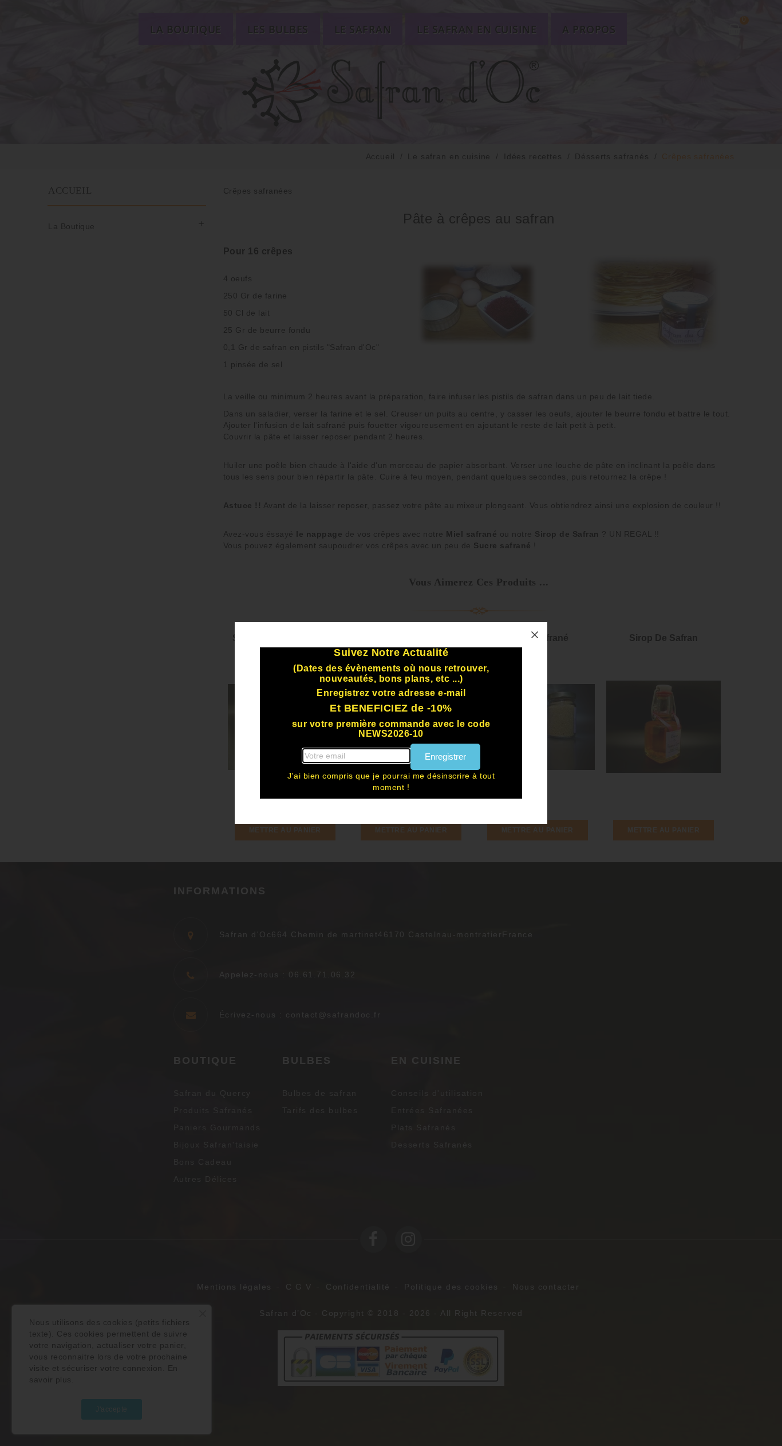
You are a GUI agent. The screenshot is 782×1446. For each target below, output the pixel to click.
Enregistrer (445, 756)
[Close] (534, 634)
